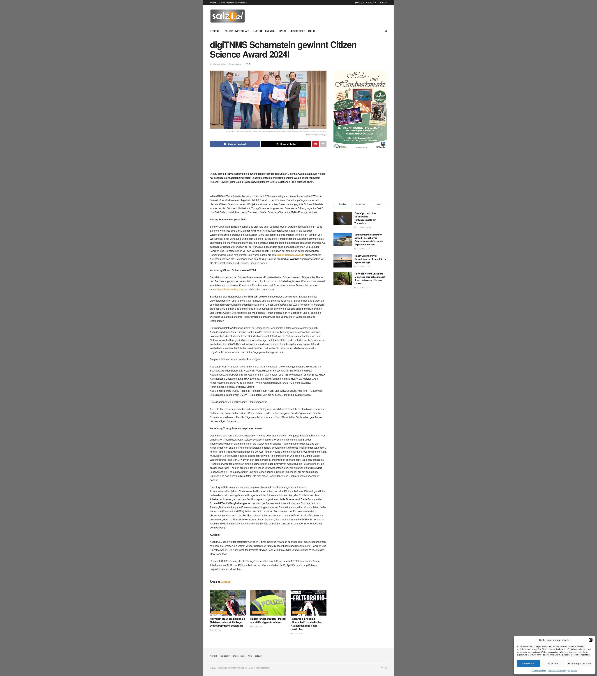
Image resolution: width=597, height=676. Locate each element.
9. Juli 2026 (216, 630)
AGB (250, 655)
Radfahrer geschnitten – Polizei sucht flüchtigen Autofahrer (268, 620)
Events (269, 30)
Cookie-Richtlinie (539, 670)
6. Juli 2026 (297, 633)
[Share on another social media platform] (323, 144)
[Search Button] (386, 31)
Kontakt (213, 655)
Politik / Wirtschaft (237, 30)
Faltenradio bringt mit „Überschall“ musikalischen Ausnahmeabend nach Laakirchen (306, 624)
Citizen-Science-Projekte (229, 289)
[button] (590, 639)
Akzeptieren (528, 663)
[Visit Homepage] (227, 16)
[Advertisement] (330, 16)
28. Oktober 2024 (217, 64)
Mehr (311, 30)
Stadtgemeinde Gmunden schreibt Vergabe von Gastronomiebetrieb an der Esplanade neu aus (369, 239)
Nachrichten (260, 612)
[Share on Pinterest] (315, 144)
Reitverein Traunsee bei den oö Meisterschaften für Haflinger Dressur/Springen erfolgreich (227, 622)
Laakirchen (299, 612)
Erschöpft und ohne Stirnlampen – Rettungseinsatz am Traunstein (365, 218)
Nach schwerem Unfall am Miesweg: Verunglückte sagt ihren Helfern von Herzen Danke (369, 278)
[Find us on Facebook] (382, 668)
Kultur (257, 30)
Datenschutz (239, 655)
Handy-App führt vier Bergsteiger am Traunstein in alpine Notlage (370, 259)
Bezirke (214, 30)
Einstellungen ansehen (579, 663)
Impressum (572, 670)
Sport (282, 30)
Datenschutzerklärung (557, 670)
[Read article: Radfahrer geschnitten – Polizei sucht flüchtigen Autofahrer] (268, 602)
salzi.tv (258, 655)
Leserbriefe (297, 30)
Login (384, 2)
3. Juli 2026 (257, 626)
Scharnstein (235, 64)
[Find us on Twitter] (386, 668)
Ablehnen (553, 663)
